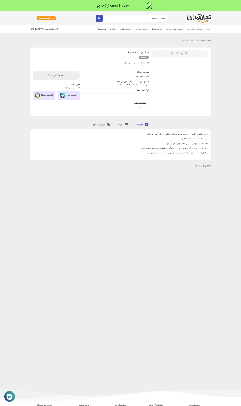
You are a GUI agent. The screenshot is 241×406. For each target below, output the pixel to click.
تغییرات (172, 53)
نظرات (120, 124)
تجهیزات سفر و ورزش (174, 29)
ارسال (182, 53)
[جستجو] (99, 18)
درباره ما (113, 29)
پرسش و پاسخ (99, 124)
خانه (208, 29)
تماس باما (102, 29)
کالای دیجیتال (156, 29)
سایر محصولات (126, 29)
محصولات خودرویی (195, 29)
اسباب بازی (201, 40)
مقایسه (177, 53)
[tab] (142, 124)
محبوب (187, 53)
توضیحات (140, 124)
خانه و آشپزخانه (141, 29)
